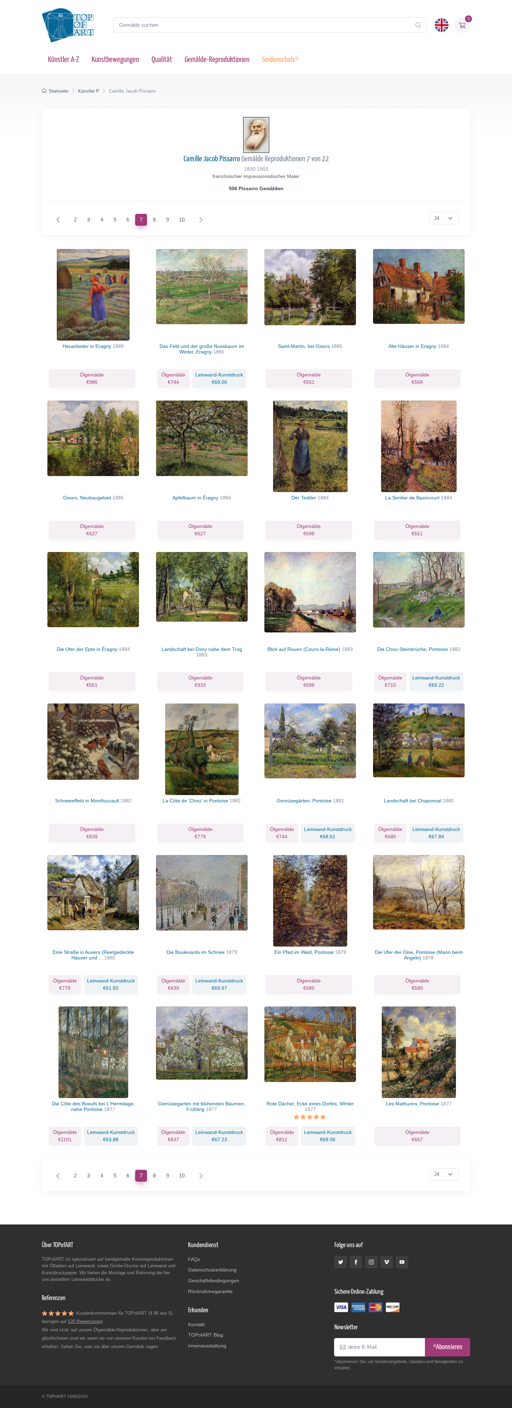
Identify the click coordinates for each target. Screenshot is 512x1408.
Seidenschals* (280, 60)
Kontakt (196, 1324)
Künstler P (88, 91)
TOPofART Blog (205, 1335)
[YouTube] (402, 1262)
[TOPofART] (68, 25)
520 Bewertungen (85, 1321)
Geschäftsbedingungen (213, 1280)
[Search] (418, 25)
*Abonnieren (447, 1347)
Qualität (162, 60)
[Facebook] (356, 1262)
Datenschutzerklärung (212, 1270)
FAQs (194, 1259)
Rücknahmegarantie (210, 1291)
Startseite (58, 91)
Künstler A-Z (63, 60)
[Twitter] (340, 1262)
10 (182, 220)
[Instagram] (371, 1262)
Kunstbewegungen (115, 60)
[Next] (199, 220)
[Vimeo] (386, 1262)
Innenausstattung (207, 1345)
